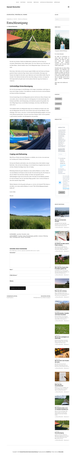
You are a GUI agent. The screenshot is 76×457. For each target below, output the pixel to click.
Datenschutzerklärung (46, 2)
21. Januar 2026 (58, 265)
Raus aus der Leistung (61, 291)
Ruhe (11, 237)
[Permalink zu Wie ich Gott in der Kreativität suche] (62, 353)
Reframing (45, 236)
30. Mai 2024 (57, 335)
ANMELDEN (62, 192)
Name (11, 269)
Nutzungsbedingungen (67, 188)
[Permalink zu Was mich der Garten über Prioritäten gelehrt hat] (62, 259)
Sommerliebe (27, 237)
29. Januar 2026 (58, 242)
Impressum (57, 2)
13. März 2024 (57, 359)
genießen (36, 236)
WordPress (48, 451)
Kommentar (13, 252)
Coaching (29, 2)
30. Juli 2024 (57, 311)
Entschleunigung (29, 236)
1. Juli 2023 (15, 19)
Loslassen (40, 236)
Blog (17, 2)
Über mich (36, 2)
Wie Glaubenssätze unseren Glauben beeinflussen (42, 297)
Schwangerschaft (16, 237)
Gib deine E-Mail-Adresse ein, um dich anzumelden (61, 150)
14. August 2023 (58, 382)
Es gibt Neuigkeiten (12, 297)
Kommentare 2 (66, 344)
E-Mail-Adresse (13, 275)
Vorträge (23, 2)
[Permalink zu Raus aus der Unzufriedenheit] (62, 376)
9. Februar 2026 (57, 218)
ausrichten (10, 14)
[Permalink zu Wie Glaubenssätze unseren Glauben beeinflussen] (62, 400)
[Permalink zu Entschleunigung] (28, 57)
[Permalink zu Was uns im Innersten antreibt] (62, 212)
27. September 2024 (58, 289)
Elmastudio (61, 451)
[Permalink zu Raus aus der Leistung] (62, 283)
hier (56, 84)
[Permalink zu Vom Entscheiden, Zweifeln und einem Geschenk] (62, 305)
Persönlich (18, 14)
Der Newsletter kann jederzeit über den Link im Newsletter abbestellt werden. (62, 171)
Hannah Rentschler (13, 7)
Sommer (22, 237)
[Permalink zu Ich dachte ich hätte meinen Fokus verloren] (62, 236)
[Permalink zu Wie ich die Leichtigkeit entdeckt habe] (62, 329)
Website (11, 281)
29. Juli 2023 (57, 406)
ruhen (25, 14)
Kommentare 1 (66, 274)
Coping (24, 236)
